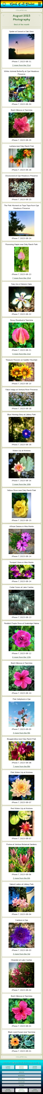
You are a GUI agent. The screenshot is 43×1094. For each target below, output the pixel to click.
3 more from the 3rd (21, 954)
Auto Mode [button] (21, 1067)
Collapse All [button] (21, 10)
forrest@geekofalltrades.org (21, 1063)
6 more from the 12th (21, 657)
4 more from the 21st (21, 354)
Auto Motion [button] (21, 1090)
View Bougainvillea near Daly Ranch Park (22, 752)
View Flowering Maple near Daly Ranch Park (21, 261)
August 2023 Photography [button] (21, 17)
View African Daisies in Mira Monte (21, 541)
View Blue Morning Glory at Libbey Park (21, 429)
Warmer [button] (21, 1075)
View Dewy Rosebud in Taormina (21, 337)
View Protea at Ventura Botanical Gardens (21, 861)
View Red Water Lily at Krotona (21, 823)
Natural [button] (21, 1079)
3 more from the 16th (21, 484)
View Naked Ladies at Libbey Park (21, 899)
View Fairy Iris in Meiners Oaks (21, 299)
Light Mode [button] (8, 1067)
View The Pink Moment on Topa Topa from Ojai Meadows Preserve (21, 222)
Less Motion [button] (35, 1090)
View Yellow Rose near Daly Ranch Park (21, 505)
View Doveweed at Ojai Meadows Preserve (21, 187)
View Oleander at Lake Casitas (22, 975)
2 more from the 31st (21, 65)
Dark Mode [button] (35, 1067)
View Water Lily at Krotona (21, 467)
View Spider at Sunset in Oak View (21, 48)
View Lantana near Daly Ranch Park (21, 158)
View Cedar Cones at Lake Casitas (21, 602)
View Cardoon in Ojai (21, 937)
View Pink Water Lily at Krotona (21, 787)
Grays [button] (21, 1072)
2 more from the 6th (21, 878)
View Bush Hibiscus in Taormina (21, 125)
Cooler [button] (21, 1082)
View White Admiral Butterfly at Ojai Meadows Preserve (21, 87)
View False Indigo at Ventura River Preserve (21, 399)
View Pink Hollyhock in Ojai (21, 716)
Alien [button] (21, 1085)
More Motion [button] (8, 1090)
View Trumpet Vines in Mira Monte (21, 572)
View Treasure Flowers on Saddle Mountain (21, 372)
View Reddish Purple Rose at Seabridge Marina (21, 640)
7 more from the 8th (21, 766)
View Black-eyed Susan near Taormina (21, 1041)
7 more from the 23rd (21, 278)
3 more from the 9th (21, 733)
